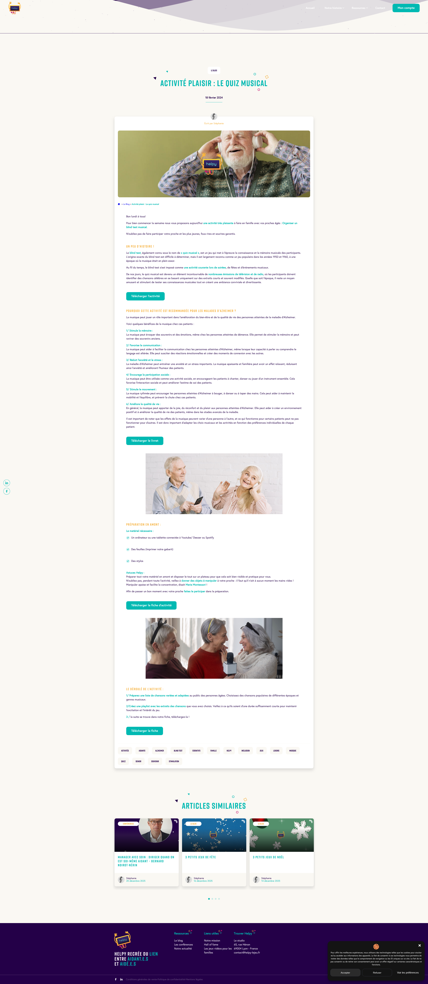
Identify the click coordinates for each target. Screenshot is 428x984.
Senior (138, 761)
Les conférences (183, 944)
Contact (380, 8)
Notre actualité (183, 948)
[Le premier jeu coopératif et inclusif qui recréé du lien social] (14, 8)
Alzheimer (159, 750)
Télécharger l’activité (145, 296)
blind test (178, 750)
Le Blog (214, 70)
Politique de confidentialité (171, 979)
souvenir (155, 761)
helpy (229, 750)
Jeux (261, 750)
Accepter (345, 972)
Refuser (377, 972)
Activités (125, 750)
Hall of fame (211, 944)
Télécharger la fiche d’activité (151, 605)
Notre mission (212, 940)
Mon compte (406, 8)
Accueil (310, 8)
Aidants (142, 750)
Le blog (178, 940)
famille (213, 750)
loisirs (276, 750)
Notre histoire (333, 8)
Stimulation (174, 761)
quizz (123, 761)
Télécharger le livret (144, 441)
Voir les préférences (408, 972)
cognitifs (196, 750)
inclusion (245, 750)
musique (292, 750)
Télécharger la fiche (144, 731)
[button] (419, 945)
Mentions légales (194, 979)
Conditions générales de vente (141, 979)
